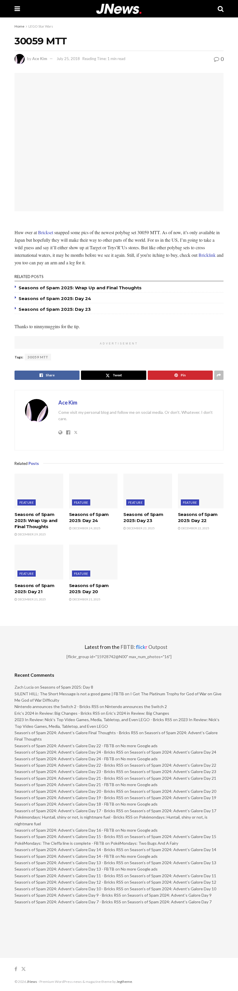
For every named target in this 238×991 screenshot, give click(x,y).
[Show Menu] (17, 8)
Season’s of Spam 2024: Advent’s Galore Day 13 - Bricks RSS (69, 862)
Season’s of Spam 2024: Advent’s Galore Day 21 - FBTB (64, 784)
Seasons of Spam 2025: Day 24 (55, 298)
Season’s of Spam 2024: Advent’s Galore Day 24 (173, 752)
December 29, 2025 (31, 534)
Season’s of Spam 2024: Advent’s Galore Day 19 (173, 797)
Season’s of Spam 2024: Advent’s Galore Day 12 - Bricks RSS (69, 882)
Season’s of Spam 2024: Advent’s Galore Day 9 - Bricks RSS (68, 895)
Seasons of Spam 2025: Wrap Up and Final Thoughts (80, 287)
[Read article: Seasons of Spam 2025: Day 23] (147, 491)
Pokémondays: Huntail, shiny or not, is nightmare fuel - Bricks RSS (74, 817)
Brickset (45, 232)
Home (19, 26)
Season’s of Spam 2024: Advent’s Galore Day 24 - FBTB (64, 758)
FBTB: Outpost (143, 647)
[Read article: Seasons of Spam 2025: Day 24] (93, 491)
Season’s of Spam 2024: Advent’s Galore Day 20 (173, 791)
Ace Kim (39, 58)
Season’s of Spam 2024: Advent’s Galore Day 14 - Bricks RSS (69, 849)
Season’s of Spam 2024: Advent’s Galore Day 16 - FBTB (64, 830)
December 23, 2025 (140, 528)
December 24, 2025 (86, 528)
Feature (26, 502)
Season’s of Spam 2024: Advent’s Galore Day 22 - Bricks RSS (69, 765)
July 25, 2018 (68, 58)
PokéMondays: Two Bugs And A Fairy (144, 843)
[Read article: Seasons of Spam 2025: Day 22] (202, 491)
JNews (32, 981)
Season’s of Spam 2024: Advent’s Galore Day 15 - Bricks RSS (69, 836)
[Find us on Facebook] (16, 969)
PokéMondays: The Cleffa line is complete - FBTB (59, 843)
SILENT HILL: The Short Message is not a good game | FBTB (69, 693)
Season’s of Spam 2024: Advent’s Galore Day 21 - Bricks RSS (69, 778)
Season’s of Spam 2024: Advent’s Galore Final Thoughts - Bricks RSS (76, 732)
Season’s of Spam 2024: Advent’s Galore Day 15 (173, 836)
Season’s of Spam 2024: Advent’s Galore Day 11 (173, 875)
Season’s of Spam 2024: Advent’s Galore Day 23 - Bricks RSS (69, 771)
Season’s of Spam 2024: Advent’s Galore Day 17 (173, 810)
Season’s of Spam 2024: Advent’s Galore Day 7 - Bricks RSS (68, 901)
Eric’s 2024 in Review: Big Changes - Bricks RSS (57, 713)
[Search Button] (220, 8)
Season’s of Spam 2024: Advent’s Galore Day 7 (169, 901)
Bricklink (207, 255)
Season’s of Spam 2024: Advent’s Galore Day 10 (173, 888)
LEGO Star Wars (40, 26)
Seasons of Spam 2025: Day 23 (55, 309)
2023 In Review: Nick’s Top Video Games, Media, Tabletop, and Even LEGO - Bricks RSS (93, 719)
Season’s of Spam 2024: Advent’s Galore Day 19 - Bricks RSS (69, 797)
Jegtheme (124, 981)
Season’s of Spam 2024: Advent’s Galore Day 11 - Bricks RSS (69, 875)
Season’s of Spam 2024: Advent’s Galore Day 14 (173, 849)
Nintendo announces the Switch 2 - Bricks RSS (57, 706)
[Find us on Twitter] (23, 969)
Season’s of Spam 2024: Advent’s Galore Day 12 (173, 882)
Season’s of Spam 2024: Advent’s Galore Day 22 (173, 765)
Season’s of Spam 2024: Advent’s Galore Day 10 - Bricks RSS (69, 888)
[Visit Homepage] (118, 9)
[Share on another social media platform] (218, 375)
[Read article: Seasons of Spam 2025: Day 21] (39, 562)
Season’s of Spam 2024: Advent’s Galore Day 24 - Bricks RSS (69, 752)
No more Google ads (139, 745)
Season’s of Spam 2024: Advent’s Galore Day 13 (173, 862)
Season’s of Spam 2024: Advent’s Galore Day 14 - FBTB (64, 856)
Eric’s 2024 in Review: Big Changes (137, 713)
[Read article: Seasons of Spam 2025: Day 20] (93, 562)
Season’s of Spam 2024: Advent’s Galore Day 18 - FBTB (64, 804)
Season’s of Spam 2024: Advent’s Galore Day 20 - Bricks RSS (69, 791)
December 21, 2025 (31, 599)
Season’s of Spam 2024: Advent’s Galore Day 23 (173, 771)
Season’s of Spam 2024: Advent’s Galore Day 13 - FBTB (64, 869)
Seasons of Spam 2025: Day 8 (66, 687)
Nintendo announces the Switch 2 (136, 706)
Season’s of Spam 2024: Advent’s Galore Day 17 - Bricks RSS (69, 810)
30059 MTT (38, 357)
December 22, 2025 (195, 528)
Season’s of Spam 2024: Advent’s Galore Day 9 (169, 895)
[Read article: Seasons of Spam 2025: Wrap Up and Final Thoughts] (39, 491)
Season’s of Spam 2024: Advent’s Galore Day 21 (173, 778)
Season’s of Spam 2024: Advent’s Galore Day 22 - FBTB (64, 745)
